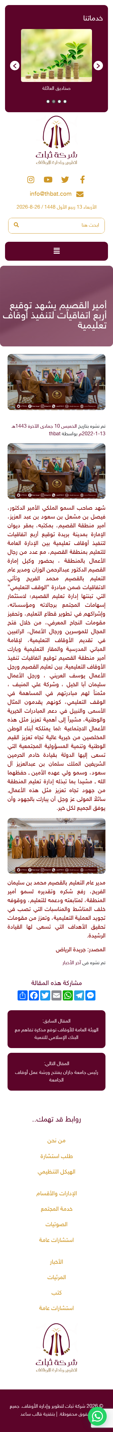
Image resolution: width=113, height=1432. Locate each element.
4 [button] (48, 101)
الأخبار (56, 1262)
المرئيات (56, 1277)
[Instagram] (31, 180)
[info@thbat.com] (79, 194)
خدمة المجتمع (57, 1209)
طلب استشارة (56, 1156)
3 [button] (54, 101)
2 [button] (59, 101)
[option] (43, 62)
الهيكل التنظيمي (56, 1172)
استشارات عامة (56, 1240)
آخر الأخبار (71, 963)
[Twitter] (65, 180)
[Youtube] (48, 180)
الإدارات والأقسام (56, 1193)
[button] (14, 65)
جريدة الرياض (71, 950)
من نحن (56, 1141)
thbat (55, 434)
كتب (56, 1293)
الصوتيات (56, 1224)
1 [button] (65, 101)
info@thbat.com (51, 194)
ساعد (25, 1415)
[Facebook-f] (82, 180)
